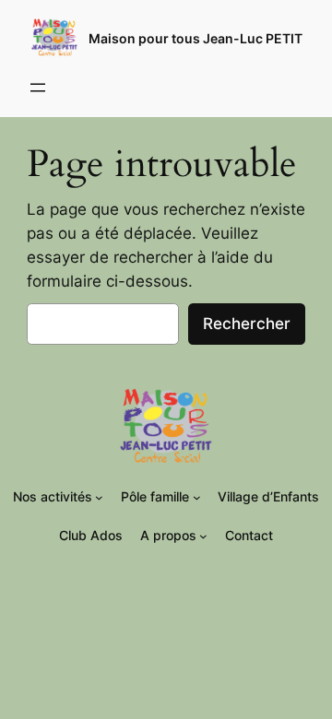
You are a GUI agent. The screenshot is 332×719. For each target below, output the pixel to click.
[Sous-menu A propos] (203, 536)
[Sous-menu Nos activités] (99, 497)
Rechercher (246, 323)
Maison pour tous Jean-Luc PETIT (195, 38)
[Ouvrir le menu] (38, 88)
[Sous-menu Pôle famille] (197, 497)
